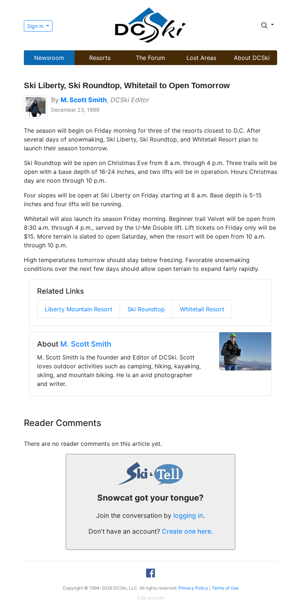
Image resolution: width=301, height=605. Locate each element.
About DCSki (252, 57)
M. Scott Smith (85, 344)
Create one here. (187, 531)
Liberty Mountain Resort (78, 309)
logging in (188, 515)
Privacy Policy (193, 588)
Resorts (99, 57)
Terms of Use (225, 588)
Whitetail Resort (202, 309)
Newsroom (49, 57)
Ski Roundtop (146, 309)
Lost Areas (201, 57)
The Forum (150, 57)
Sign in (36, 26)
